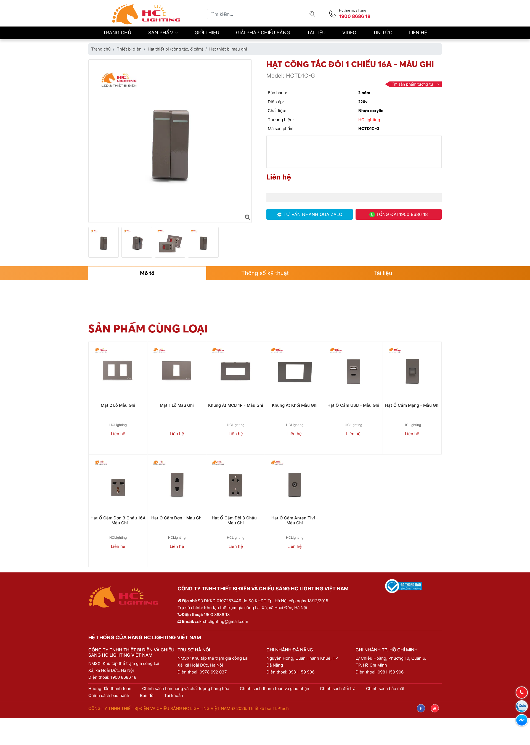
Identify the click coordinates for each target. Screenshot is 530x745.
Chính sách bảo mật (385, 688)
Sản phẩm (161, 32)
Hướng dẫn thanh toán (109, 688)
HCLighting (369, 119)
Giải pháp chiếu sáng (263, 32)
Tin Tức (382, 32)
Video (349, 32)
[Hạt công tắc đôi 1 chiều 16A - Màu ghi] (247, 217)
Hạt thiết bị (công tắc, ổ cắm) (175, 49)
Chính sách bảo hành (108, 695)
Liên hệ (418, 32)
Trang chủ (117, 32)
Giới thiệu (207, 32)
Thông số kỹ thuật (265, 273)
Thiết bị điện (129, 49)
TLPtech (280, 708)
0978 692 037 (213, 672)
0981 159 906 (301, 672)
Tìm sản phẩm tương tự (412, 84)
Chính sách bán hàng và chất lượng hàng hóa (185, 688)
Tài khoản (173, 695)
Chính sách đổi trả (337, 688)
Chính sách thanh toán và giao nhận (274, 688)
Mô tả (147, 273)
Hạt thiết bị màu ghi (228, 49)
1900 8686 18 (123, 677)
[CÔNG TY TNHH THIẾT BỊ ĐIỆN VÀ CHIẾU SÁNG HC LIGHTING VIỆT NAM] (146, 13)
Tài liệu (316, 32)
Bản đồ (146, 695)
